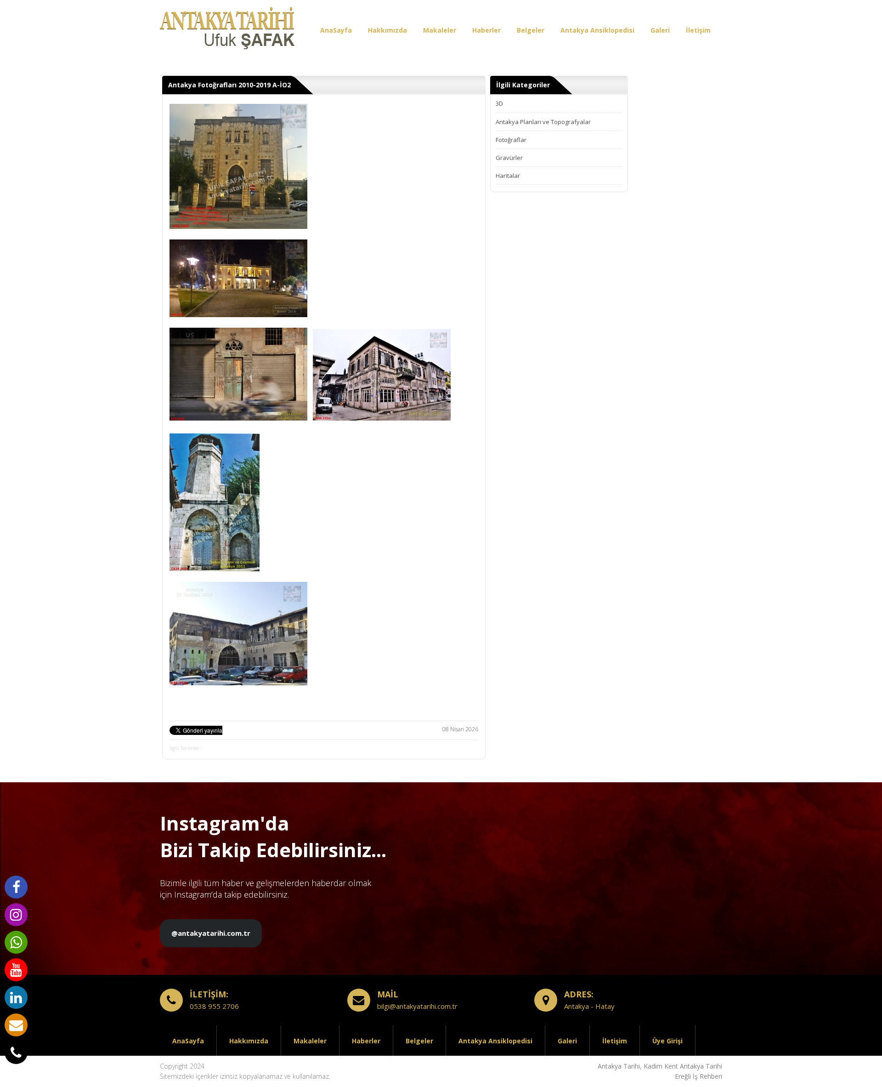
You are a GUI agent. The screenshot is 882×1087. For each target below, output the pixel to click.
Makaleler (439, 30)
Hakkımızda (387, 30)
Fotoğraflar (511, 140)
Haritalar (508, 175)
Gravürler (509, 158)
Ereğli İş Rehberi (698, 1076)
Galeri (660, 30)
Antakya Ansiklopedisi (597, 30)
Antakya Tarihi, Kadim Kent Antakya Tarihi (660, 1066)
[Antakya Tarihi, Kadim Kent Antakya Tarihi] (229, 30)
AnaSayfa (336, 30)
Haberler (486, 30)
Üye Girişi (667, 1040)
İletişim (698, 30)
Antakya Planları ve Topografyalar (543, 122)
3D (499, 103)
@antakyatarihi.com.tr (210, 933)
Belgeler (530, 30)
